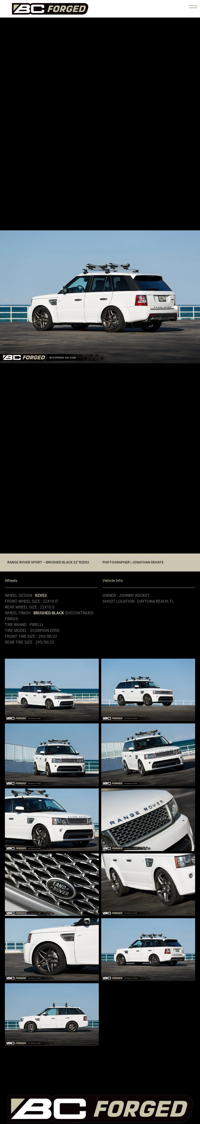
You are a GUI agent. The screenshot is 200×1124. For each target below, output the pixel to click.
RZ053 (41, 595)
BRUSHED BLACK (48, 613)
